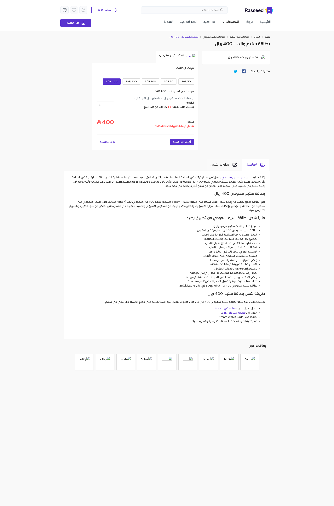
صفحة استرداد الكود (234, 313)
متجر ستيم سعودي (233, 177)
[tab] (177, 56)
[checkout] (64, 10)
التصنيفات (232, 22)
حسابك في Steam (226, 308)
